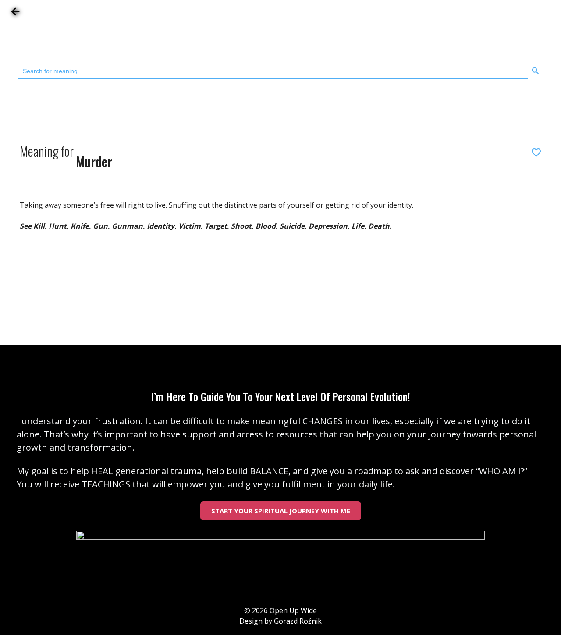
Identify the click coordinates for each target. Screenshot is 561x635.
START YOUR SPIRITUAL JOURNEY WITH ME (280, 510)
